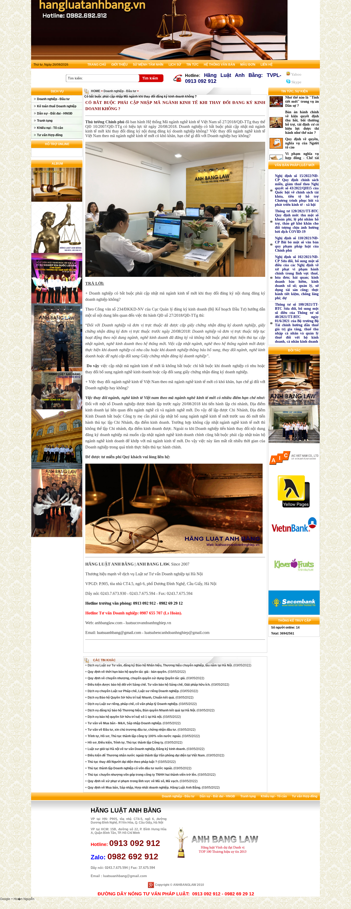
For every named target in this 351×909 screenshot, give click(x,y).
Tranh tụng (44, 120)
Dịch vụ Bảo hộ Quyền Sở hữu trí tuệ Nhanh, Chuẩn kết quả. (131, 697)
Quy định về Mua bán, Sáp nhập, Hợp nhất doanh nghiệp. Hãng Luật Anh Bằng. (144, 787)
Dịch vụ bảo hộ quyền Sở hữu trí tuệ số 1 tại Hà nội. (124, 717)
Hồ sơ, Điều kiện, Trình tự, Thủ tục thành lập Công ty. (125, 742)
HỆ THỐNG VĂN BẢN (219, 64)
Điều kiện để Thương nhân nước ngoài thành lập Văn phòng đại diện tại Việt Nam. (146, 755)
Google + (7, 899)
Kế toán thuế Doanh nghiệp (56, 106)
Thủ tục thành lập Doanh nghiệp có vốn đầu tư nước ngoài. (130, 768)
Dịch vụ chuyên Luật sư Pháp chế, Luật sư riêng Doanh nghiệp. (133, 691)
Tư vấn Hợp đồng (49, 135)
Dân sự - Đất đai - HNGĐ (54, 113)
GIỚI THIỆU (119, 64)
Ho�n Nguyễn (24, 899)
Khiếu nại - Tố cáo (50, 128)
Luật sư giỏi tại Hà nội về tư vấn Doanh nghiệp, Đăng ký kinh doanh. (136, 749)
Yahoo (295, 74)
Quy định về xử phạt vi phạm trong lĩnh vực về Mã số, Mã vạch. (133, 781)
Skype (295, 82)
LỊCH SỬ (175, 64)
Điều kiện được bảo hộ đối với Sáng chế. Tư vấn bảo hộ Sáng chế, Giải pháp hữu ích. (148, 684)
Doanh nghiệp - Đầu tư (53, 99)
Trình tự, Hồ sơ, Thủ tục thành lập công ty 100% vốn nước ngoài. (134, 736)
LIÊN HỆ (267, 64)
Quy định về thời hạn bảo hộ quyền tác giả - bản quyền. (127, 672)
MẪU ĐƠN (247, 64)
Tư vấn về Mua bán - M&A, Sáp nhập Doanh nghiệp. (124, 723)
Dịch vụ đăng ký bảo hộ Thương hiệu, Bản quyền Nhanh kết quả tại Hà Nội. (141, 710)
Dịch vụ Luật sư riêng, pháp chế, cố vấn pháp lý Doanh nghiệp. (132, 704)
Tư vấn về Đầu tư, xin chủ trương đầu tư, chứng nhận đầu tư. (132, 729)
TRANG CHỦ (96, 64)
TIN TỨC (192, 64)
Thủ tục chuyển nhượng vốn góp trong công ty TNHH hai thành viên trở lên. (142, 774)
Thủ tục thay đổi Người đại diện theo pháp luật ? (122, 762)
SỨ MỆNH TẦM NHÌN (148, 64)
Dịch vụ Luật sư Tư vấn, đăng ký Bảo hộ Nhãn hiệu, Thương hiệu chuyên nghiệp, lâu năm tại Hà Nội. (160, 665)
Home (95, 91)
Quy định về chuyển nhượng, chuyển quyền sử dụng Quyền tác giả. (136, 678)
